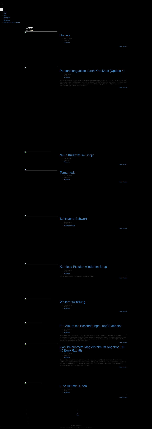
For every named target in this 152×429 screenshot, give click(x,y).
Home (27, 31)
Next (78, 415)
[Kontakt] (77, 423)
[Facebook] (77, 417)
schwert (72, 225)
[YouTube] (77, 421)
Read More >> (123, 46)
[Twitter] (77, 419)
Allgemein (67, 42)
